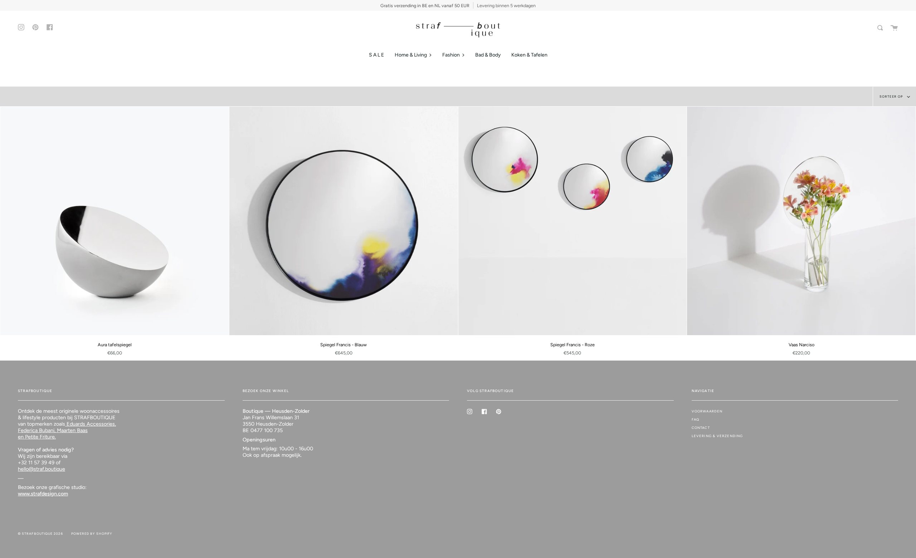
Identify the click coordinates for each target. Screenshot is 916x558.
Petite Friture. (40, 437)
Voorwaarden (707, 411)
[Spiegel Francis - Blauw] (343, 221)
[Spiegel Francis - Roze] (572, 221)
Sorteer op (892, 96)
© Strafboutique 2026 (40, 533)
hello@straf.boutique (41, 469)
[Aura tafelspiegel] (114, 221)
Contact (701, 428)
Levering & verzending (717, 436)
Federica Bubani (36, 430)
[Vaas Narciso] (801, 221)
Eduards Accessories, (90, 424)
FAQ (696, 419)
